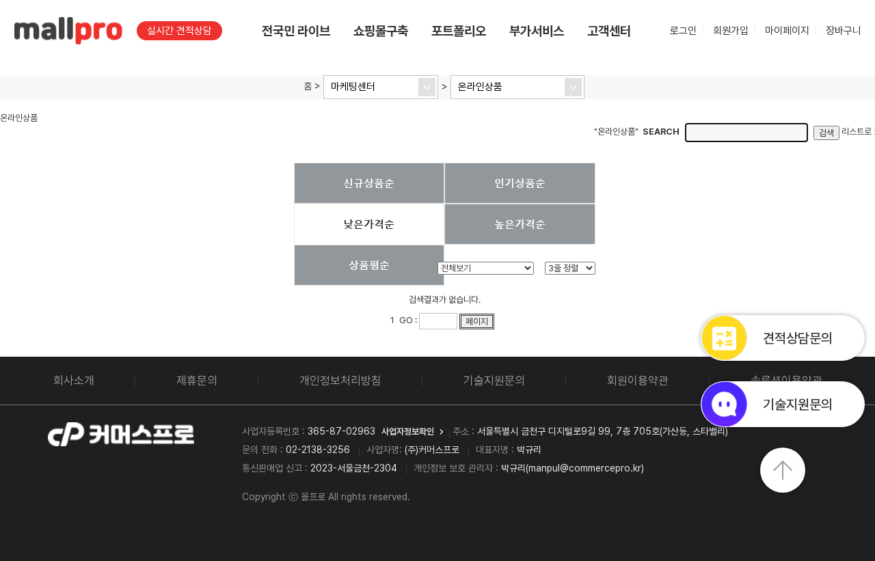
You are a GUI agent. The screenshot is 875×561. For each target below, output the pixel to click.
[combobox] (380, 87)
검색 (826, 133)
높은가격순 (520, 223)
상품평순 (369, 264)
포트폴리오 (458, 31)
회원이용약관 (638, 380)
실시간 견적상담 (179, 31)
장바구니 (843, 31)
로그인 (683, 31)
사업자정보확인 (407, 431)
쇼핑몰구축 (380, 31)
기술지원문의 (494, 380)
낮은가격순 (368, 223)
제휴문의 (196, 380)
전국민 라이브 (296, 31)
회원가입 (731, 31)
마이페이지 (787, 31)
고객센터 (609, 31)
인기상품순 (520, 182)
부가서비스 (536, 31)
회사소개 (73, 380)
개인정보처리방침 (340, 380)
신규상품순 (368, 182)
